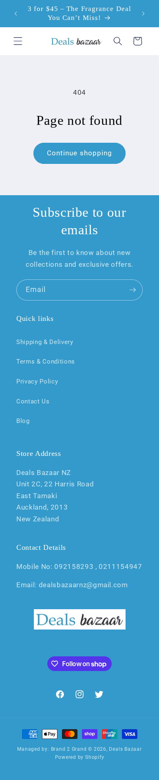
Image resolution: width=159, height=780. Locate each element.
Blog (23, 421)
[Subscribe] (132, 290)
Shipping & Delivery (44, 342)
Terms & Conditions (45, 361)
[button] (18, 41)
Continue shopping (80, 153)
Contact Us (33, 401)
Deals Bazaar (125, 749)
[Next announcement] (143, 13)
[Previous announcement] (16, 13)
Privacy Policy (37, 381)
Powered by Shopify (79, 757)
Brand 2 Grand (69, 749)
